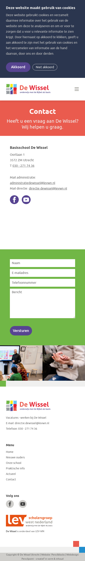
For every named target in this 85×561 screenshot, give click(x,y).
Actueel (11, 474)
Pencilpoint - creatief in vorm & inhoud (42, 558)
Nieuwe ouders (15, 457)
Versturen (21, 330)
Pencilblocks (58, 554)
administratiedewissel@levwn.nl (32, 183)
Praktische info (15, 468)
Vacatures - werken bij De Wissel (26, 417)
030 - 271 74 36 (23, 166)
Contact (11, 479)
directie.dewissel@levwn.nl (48, 189)
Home (9, 452)
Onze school (13, 463)
